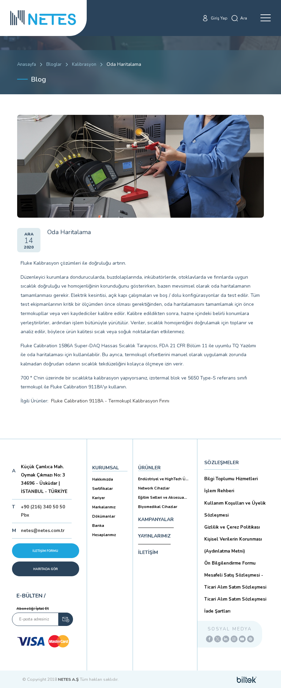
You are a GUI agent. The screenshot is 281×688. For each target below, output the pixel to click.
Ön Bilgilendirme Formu (230, 563)
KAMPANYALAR (156, 519)
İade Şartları (217, 611)
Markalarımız (103, 507)
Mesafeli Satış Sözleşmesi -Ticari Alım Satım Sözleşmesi (235, 581)
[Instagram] (234, 639)
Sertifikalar (102, 488)
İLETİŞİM (148, 552)
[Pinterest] (250, 639)
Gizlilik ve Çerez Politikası (232, 527)
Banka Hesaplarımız (104, 530)
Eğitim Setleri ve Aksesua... (162, 497)
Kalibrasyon (84, 64)
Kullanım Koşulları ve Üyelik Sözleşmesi (235, 509)
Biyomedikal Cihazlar (157, 506)
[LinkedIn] (225, 639)
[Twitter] (217, 639)
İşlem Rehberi (219, 491)
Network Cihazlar (154, 488)
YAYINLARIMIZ (154, 536)
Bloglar (54, 64)
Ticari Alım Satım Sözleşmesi (235, 599)
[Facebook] (209, 639)
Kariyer (98, 497)
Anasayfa (26, 64)
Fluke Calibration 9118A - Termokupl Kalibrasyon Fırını (110, 401)
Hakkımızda (102, 479)
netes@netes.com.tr (42, 531)
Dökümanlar (103, 516)
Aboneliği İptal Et (32, 608)
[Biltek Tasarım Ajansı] (247, 679)
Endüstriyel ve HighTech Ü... (163, 479)
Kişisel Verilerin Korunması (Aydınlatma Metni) (233, 545)
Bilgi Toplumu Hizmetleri (231, 479)
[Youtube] (242, 639)
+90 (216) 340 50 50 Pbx (43, 511)
